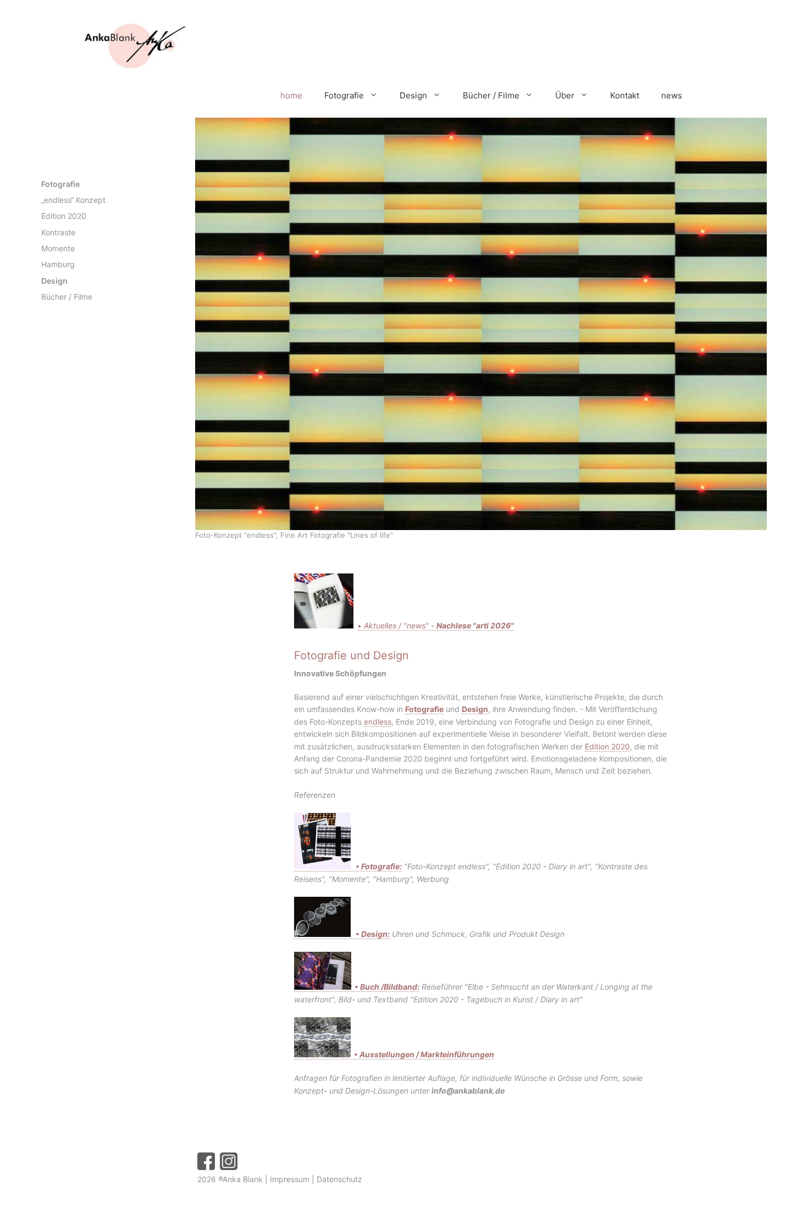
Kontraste (58, 232)
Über (564, 95)
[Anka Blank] (115, 47)
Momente (58, 248)
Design (413, 95)
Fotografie (344, 95)
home (291, 95)
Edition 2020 (607, 746)
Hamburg (58, 264)
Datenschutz (339, 1179)
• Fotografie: (377, 866)
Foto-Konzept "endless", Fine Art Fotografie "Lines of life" (294, 535)
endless (377, 721)
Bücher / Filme (491, 95)
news (671, 95)
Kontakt (624, 95)
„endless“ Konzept (73, 200)
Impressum (289, 1179)
